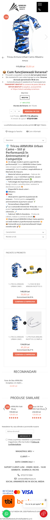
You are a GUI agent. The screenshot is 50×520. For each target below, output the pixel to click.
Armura (25, 60)
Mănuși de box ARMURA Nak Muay (36, 407)
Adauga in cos (32, 111)
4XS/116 (25, 97)
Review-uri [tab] (11, 236)
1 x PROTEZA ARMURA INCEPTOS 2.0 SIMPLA (34, 338)
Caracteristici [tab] (11, 232)
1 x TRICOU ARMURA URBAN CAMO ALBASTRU (16, 285)
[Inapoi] (2, 57)
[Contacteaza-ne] (39, 9)
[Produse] (40, 5)
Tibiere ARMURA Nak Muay (13, 407)
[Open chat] (43, 513)
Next (46, 37)
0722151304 (26, 475)
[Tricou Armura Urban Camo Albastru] (25, 34)
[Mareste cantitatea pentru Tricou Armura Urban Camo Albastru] (19, 111)
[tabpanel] (25, 34)
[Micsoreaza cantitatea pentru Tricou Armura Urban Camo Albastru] (11, 111)
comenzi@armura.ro (26, 478)
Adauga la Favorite (14, 131)
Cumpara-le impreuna (25, 301)
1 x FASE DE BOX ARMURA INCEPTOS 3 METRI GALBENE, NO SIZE (34, 285)
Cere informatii (34, 131)
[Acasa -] (17, 7)
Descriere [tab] (9, 140)
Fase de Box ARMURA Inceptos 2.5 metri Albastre (13, 381)
